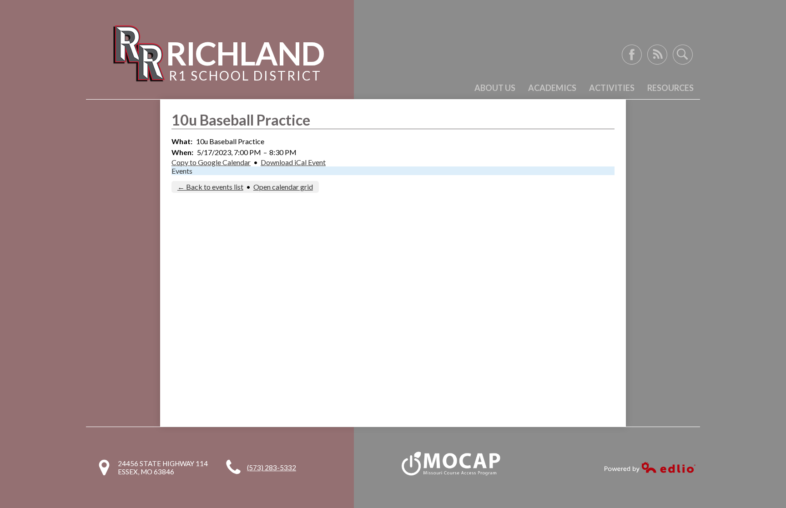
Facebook (632, 55)
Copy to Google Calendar (211, 162)
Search (683, 55)
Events (181, 170)
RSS (657, 55)
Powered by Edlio (650, 467)
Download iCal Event (293, 162)
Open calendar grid (283, 186)
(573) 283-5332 (271, 467)
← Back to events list (210, 186)
